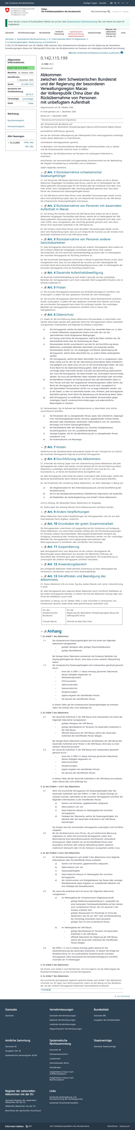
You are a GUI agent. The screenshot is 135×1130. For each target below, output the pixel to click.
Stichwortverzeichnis (59, 1054)
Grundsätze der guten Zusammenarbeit (80, 523)
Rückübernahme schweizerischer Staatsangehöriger (71, 173)
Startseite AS (11, 1046)
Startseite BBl (100, 1015)
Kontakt (102, 3)
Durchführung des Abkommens (73, 459)
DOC (32, 146)
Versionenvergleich (16, 126)
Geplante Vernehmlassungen (63, 1020)
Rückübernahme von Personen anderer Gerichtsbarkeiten (76, 240)
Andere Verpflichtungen (68, 512)
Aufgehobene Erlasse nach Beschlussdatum (62, 1078)
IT (119, 3)
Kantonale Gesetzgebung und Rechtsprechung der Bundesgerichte (66, 1098)
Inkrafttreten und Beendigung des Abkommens (73, 577)
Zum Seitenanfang (122, 996)
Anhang (54, 631)
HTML (26, 142)
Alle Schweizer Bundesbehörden (19, 3)
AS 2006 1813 (27, 84)
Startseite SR (55, 1049)
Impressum (125, 1126)
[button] (26, 32)
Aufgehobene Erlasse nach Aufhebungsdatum (62, 1072)
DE (111, 3)
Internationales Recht (59, 1063)
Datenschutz (60, 314)
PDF (27, 146)
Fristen (56, 287)
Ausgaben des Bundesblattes (107, 1020)
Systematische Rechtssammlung (31, 39)
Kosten (56, 447)
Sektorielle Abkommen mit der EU (20, 1106)
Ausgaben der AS (13, 1051)
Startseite (9, 39)
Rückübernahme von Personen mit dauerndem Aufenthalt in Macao (81, 207)
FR (115, 3)
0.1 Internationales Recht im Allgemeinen (67, 39)
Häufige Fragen (90, 3)
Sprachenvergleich (16, 120)
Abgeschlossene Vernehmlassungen (66, 1028)
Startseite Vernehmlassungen (63, 1015)
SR (46, 990)
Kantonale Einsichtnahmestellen (64, 1103)
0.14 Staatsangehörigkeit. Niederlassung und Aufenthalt (30, 42)
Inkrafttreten (55, 1067)
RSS (28, 1126)
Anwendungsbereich (67, 564)
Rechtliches (113, 1126)
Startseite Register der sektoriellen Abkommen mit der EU (20, 1101)
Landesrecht (55, 1058)
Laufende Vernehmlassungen (63, 1024)
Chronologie (28, 98)
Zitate (30, 103)
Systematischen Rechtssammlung (82, 21)
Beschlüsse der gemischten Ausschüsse (23, 1110)
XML (32, 142)
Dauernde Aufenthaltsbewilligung (75, 272)
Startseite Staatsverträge (105, 1046)
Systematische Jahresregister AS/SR (21, 1055)
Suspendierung (63, 547)
